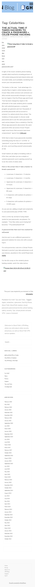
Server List (7, 569)
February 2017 (8, 450)
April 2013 (7, 525)
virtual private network (23, 310)
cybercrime (17, 302)
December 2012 (9, 533)
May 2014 (7, 501)
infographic (29, 294)
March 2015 (8, 477)
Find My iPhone (27, 302)
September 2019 (9, 436)
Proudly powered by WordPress (17, 583)
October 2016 (8, 453)
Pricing (6, 567)
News (6, 376)
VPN (3, 313)
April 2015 (7, 474)
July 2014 (7, 496)
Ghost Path (5, 305)
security (9, 310)
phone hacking (27, 308)
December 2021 (9, 412)
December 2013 (9, 514)
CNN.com (23, 133)
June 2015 (7, 469)
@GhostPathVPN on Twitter (12, 355)
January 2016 (8, 461)
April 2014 (7, 504)
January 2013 (8, 531)
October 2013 (8, 520)
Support (6, 381)
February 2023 (8, 402)
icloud (25, 305)
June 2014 (7, 498)
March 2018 (8, 445)
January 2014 (8, 512)
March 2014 (8, 506)
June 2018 (7, 442)
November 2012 (9, 536)
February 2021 (8, 418)
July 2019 (7, 439)
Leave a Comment (12, 313)
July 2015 (7, 466)
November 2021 (9, 415)
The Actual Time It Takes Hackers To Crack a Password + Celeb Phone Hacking (16, 31)
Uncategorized (8, 387)
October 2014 (8, 488)
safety (4, 310)
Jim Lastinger (19, 36)
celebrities (10, 302)
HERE (4, 256)
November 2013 (9, 517)
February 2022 (8, 407)
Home (6, 565)
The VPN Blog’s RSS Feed (11, 360)
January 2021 (8, 420)
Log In (6, 575)
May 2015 (7, 471)
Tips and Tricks (20, 300)
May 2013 (7, 523)
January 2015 (8, 482)
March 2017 (8, 447)
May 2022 (7, 404)
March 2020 (8, 428)
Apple (4, 302)
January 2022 (8, 410)
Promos (6, 378)
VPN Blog (7, 571)
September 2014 (9, 490)
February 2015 (8, 479)
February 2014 (8, 509)
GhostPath (13, 305)
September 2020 (9, 423)
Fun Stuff (12, 300)
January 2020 (8, 431)
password (5, 308)
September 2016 (9, 455)
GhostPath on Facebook (10, 358)
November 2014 (9, 485)
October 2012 (8, 539)
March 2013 (8, 528)
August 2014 (8, 493)
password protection (16, 308)
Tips (13, 310)
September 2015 (9, 463)
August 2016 (8, 458)
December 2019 (9, 434)
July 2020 (7, 426)
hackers (20, 305)
